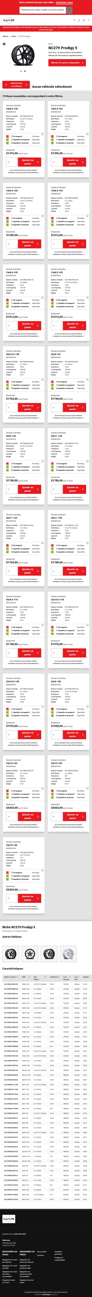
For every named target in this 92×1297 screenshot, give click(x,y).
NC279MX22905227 (11, 1175)
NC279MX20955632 (11, 1147)
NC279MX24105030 (11, 1195)
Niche (13, 36)
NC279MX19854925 (11, 1027)
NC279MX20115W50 (11, 1109)
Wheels (5, 36)
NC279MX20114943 (11, 1099)
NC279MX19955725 (11, 1061)
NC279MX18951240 (11, 1008)
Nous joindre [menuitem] (41, 1252)
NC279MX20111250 (11, 1085)
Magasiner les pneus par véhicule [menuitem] (26, 1261)
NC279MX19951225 (11, 1051)
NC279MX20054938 (11, 1075)
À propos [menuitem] (40, 1255)
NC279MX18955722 (11, 1018)
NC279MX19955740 (11, 1065)
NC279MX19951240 (11, 1056)
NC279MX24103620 (11, 1185)
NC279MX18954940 (11, 1013)
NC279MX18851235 (11, 984)
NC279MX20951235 (11, 1132)
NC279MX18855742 (11, 998)
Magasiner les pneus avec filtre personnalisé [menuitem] (26, 1274)
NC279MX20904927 (11, 1118)
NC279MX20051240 (11, 1070)
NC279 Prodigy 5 (24, 36)
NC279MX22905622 (11, 1180)
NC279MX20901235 (11, 1113)
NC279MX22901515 (11, 1171)
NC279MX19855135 (11, 1032)
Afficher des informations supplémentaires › (65, 55)
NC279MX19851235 (11, 1022)
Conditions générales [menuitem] (58, 1253)
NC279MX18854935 (11, 989)
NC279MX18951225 (11, 1003)
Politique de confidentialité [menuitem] (60, 1259)
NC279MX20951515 (11, 1137)
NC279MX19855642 (11, 1041)
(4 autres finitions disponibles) (70, 52)
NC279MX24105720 (11, 1199)
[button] (74, 20)
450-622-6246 (47, 30)
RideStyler (47, 1295)
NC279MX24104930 (11, 1190)
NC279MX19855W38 (11, 1046)
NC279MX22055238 (11, 1156)
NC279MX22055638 (11, 1161)
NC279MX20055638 (11, 1080)
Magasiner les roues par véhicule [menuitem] (9, 1261)
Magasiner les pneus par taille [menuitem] (25, 1267)
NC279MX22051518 (11, 1151)
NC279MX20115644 (11, 1104)
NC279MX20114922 (11, 1094)
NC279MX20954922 (11, 1142)
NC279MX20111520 (11, 1089)
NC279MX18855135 (11, 994)
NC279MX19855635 (11, 1037)
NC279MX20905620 (11, 1123)
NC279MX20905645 (11, 1128)
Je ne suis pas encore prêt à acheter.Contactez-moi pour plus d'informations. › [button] (23, 171)
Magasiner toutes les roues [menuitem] (8, 1281)
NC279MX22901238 (11, 1166)
